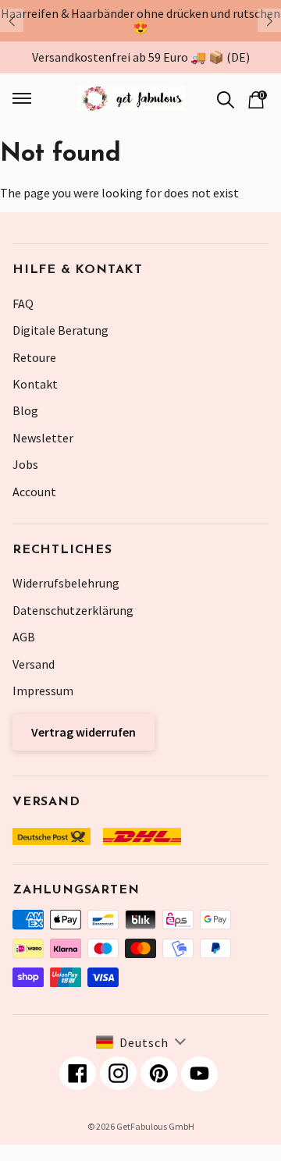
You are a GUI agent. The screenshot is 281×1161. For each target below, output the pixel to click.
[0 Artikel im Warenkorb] (256, 98)
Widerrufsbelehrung (65, 583)
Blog (25, 410)
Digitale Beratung (60, 330)
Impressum (42, 690)
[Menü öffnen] (31, 98)
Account (34, 491)
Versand (33, 664)
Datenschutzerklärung (72, 610)
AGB (23, 636)
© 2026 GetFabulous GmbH (140, 1126)
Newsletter (42, 438)
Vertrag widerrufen (83, 732)
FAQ (23, 303)
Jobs (25, 464)
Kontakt (35, 384)
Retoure (34, 357)
